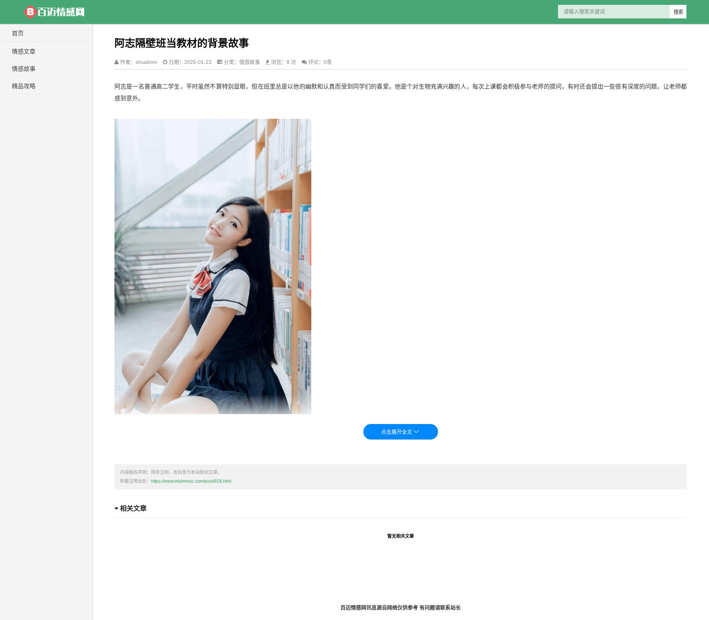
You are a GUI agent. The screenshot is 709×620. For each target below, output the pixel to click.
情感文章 (23, 51)
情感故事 (23, 69)
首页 (18, 33)
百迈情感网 (53, 12)
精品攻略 (23, 86)
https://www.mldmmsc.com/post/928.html (191, 481)
